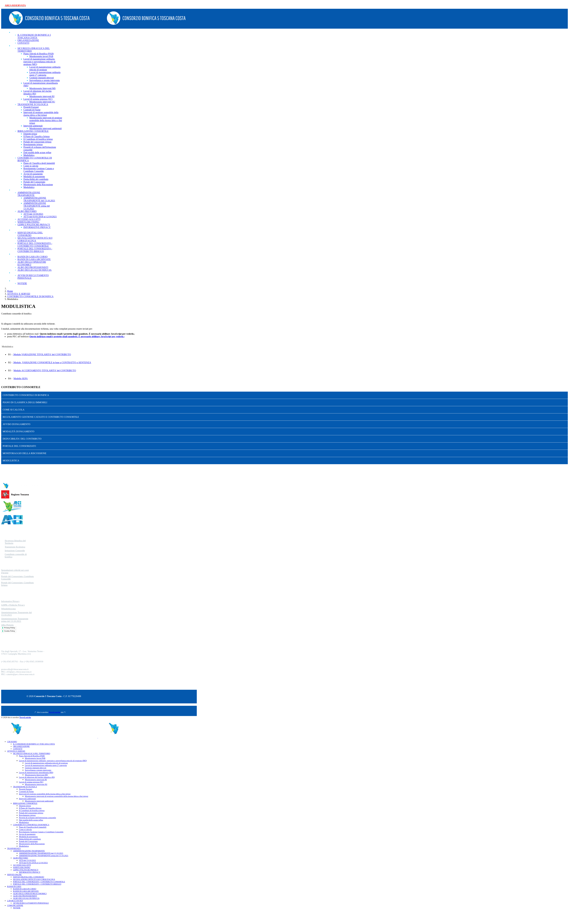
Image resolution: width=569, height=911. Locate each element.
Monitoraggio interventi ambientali (45, 128)
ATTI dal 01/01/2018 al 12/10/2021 (40, 216)
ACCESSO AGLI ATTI (28, 219)
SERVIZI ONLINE (24, 230)
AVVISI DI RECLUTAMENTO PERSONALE (31, 903)
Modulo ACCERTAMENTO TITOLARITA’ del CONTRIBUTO (44, 370)
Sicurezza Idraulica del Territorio (15, 541)
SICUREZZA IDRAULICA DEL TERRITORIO (31, 753)
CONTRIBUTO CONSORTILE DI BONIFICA (26, 395)
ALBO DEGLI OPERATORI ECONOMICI (30, 893)
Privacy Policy (9, 628)
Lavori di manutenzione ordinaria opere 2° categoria (44, 73)
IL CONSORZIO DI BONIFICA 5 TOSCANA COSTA (34, 36)
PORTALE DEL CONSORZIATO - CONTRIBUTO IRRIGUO (37, 884)
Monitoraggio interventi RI (41, 96)
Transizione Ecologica (15, 547)
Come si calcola (30, 166)
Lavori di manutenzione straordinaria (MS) (36, 772)
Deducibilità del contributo (35, 179)
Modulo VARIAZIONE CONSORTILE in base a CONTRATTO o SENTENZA (52, 362)
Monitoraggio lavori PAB (41, 56)
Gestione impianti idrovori (41, 77)
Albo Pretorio (7, 625)
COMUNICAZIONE (25, 280)
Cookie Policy (9, 631)
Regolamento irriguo (33, 144)
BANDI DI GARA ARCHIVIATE (34, 259)
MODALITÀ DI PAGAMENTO (18, 431)
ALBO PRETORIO (27, 211)
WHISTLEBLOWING (28, 222)
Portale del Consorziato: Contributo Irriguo (17, 583)
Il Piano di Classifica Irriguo (36, 136)
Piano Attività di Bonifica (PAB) (38, 53)
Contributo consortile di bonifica (16, 555)
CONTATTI (17, 749)
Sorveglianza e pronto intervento (44, 80)
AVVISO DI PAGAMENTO (16, 424)
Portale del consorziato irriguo (37, 142)
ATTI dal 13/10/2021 (33, 214)
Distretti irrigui (30, 134)
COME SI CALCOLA (13, 409)
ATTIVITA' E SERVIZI (26, 45)
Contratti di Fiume (31, 109)
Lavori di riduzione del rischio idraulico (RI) (37, 777)
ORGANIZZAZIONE (21, 746)
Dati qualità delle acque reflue (37, 152)
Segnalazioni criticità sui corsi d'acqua (15, 571)
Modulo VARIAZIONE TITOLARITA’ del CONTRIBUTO (42, 354)
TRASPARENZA (23, 190)
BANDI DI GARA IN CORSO (32, 256)
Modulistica (28, 155)
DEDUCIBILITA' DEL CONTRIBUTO (22, 438)
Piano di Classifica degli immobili (39, 163)
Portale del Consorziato (34, 182)
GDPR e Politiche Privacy (13, 605)
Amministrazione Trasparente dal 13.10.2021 (16, 613)
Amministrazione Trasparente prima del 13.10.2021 (14, 619)
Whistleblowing (8, 609)
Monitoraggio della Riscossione (38, 184)
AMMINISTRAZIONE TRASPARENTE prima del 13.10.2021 (36, 206)
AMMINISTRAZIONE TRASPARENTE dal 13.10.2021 (39, 199)
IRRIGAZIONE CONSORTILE (33, 131)
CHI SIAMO (21, 32)
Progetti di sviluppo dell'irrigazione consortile (37, 817)
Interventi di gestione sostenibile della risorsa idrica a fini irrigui (40, 113)
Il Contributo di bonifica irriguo (38, 139)
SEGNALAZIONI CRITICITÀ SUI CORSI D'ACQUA (34, 239)
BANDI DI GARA (24, 254)
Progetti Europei (31, 107)
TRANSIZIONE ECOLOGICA (32, 104)
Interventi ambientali (33, 126)
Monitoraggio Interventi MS (42, 88)
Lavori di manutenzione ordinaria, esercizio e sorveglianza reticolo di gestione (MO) (39, 62)
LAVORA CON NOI (25, 272)
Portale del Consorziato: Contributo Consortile (17, 577)
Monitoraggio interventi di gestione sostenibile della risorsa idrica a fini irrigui (45, 120)
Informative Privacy (10, 601)
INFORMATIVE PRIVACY (37, 227)
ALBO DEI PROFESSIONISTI (25, 896)
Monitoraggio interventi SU (42, 101)
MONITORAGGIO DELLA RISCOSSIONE (24, 453)
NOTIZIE (22, 283)
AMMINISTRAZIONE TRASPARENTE (28, 193)
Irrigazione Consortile (15, 550)
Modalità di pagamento (34, 176)
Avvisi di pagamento (33, 174)
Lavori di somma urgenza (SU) (37, 99)
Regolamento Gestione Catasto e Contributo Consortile (38, 169)
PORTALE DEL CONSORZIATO (19, 446)
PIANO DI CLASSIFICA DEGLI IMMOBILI (25, 402)
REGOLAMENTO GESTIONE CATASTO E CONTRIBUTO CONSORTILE (41, 417)
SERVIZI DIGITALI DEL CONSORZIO (30, 234)
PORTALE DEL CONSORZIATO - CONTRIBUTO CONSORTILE (34, 244)
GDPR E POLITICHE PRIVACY (25, 870)
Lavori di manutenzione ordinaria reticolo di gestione (44, 68)
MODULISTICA (11, 460)
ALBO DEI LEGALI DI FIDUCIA (26, 898)
